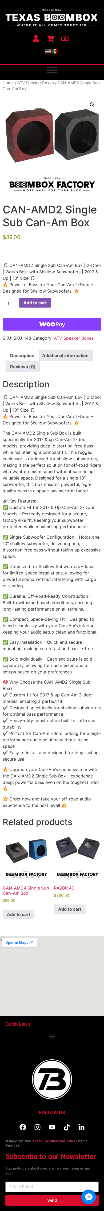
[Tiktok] (66, 1127)
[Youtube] (52, 1127)
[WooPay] (52, 324)
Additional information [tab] (65, 355)
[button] (92, 105)
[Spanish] (55, 50)
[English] (48, 50)
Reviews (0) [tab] (23, 366)
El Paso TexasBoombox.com (52, 1141)
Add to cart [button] (18, 914)
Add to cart (35, 302)
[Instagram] (37, 1127)
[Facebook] (22, 1127)
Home (8, 83)
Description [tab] (22, 355)
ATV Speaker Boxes (35, 83)
